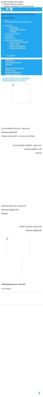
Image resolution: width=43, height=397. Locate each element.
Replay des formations (17, 46)
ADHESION (25, 78)
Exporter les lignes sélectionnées (12, 2)
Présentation (14, 27)
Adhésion (13, 31)
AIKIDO (5, 78)
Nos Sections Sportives (18, 29)
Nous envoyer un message (19, 42)
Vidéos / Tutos (15, 44)
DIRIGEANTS (14, 78)
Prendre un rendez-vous (18, 48)
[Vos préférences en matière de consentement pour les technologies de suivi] (39, 393)
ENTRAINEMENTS (10, 80)
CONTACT (22, 80)
